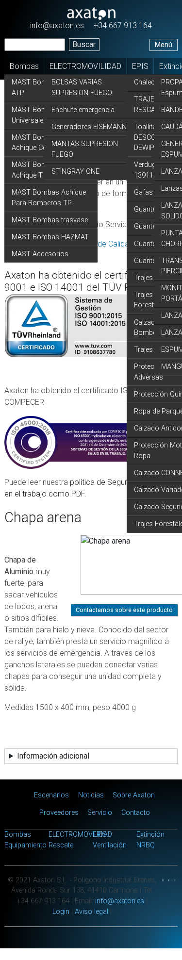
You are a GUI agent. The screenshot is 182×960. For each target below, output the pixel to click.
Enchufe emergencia (83, 110)
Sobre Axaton (134, 795)
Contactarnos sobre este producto (124, 609)
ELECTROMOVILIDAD (85, 66)
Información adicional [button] (53, 756)
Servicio (99, 813)
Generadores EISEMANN (89, 127)
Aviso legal (91, 912)
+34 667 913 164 (123, 25)
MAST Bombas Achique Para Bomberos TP (49, 197)
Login (60, 912)
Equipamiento (25, 845)
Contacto (135, 813)
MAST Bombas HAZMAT (50, 237)
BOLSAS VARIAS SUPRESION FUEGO (81, 87)
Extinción (150, 834)
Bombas (24, 66)
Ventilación (110, 845)
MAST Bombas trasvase (50, 220)
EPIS (140, 66)
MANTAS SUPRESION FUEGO (84, 149)
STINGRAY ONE (75, 171)
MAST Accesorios (40, 254)
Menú (163, 45)
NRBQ (145, 845)
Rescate (61, 845)
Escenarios (51, 795)
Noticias (91, 795)
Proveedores (59, 813)
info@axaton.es (57, 25)
